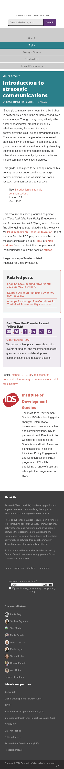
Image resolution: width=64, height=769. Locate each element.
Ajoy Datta (15, 670)
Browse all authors (14, 677)
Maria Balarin (17, 635)
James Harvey (17, 642)
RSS (40, 241)
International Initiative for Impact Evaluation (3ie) (30, 718)
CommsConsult (13, 554)
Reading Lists (32, 59)
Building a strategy (11, 76)
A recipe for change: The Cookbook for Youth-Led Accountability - (31, 303)
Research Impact (13, 749)
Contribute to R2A (17, 339)
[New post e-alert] (8, 331)
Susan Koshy (17, 656)
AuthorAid (10, 692)
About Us (19, 568)
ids (30, 374)
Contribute (44, 568)
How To (32, 38)
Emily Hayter (16, 649)
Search (49, 22)
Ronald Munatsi (18, 663)
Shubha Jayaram (19, 621)
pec (35, 374)
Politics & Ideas (12, 737)
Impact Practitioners (32, 66)
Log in (56, 765)
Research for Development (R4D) (22, 743)
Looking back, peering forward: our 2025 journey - (29, 285)
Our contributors (15, 606)
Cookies (31, 568)
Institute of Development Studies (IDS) (24, 711)
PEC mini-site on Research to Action (29, 232)
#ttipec (48, 250)
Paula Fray (15, 614)
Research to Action (32, 7)
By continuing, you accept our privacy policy (34, 590)
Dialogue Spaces (32, 52)
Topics (32, 45)
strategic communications (37, 379)
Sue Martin (15, 628)
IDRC (24, 374)
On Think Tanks (13, 730)
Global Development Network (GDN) (23, 698)
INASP (8, 705)
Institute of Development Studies (20, 102)
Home (32, 31)
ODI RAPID (10, 724)
